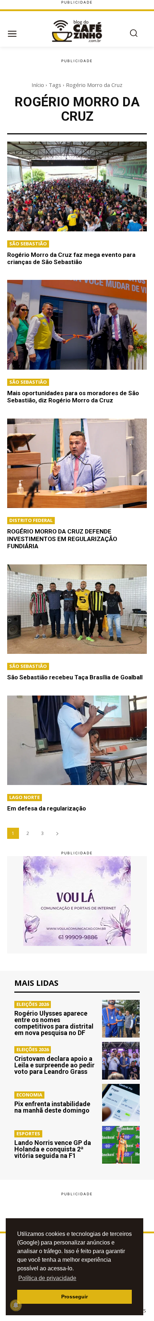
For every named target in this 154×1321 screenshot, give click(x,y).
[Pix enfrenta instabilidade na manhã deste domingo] (121, 1103)
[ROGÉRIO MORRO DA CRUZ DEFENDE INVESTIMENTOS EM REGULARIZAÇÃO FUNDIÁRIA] (77, 463)
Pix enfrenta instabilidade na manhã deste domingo (52, 1107)
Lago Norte (24, 797)
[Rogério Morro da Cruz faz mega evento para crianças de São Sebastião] (77, 186)
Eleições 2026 (32, 1004)
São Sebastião (28, 243)
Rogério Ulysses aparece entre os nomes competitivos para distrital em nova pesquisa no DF (53, 1023)
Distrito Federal (31, 520)
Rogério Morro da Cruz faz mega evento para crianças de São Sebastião (71, 258)
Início (38, 84)
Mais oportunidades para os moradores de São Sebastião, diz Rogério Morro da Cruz (73, 396)
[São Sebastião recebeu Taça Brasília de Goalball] (77, 609)
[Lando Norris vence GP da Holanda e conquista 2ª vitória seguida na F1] (121, 1145)
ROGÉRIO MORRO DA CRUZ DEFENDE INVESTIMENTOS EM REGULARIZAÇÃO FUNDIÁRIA (62, 539)
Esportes (28, 1133)
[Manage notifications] (15, 1305)
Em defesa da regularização (46, 808)
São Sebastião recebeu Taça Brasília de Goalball (75, 677)
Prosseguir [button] (74, 1296)
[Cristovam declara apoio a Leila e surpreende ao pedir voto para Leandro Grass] (121, 1061)
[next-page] (57, 833)
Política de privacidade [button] (47, 1278)
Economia (29, 1094)
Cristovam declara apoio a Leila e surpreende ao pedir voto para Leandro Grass (54, 1065)
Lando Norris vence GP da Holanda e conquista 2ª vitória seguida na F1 (52, 1149)
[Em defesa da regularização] (77, 740)
